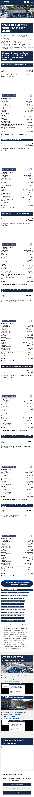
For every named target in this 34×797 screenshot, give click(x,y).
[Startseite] (5, 1)
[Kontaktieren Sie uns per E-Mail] (28, 2)
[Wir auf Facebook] (25, 2)
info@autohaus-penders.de (12, 678)
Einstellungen (17, 788)
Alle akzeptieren (17, 792)
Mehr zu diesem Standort (11, 682)
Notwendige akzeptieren (17, 784)
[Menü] (32, 2)
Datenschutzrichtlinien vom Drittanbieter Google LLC (15, 691)
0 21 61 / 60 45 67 (9, 680)
